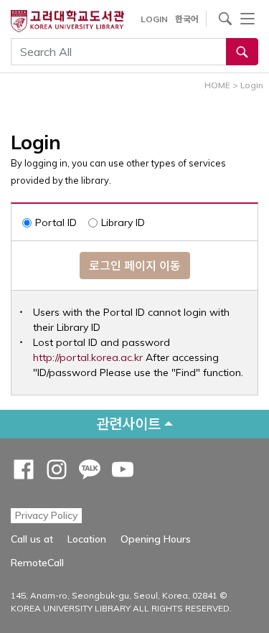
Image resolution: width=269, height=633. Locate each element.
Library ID (123, 222)
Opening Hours (156, 539)
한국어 (187, 19)
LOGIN (154, 19)
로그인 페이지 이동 (135, 265)
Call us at (32, 539)
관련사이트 (128, 424)
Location (86, 539)
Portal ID (56, 222)
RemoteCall (37, 562)
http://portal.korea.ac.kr (88, 357)
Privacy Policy (46, 515)
